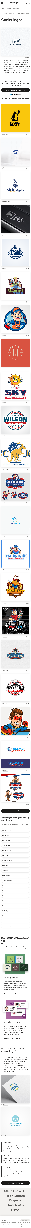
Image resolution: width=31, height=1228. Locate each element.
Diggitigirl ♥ (6, 469)
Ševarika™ (27, 57)
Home (3, 8)
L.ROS (4, 1136)
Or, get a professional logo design (14, 98)
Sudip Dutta (5, 1104)
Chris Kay (5, 235)
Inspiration (9, 8)
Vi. (4, 536)
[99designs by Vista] (14, 3)
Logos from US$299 (11, 1038)
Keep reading (7, 1151)
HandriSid (5, 770)
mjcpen (5, 268)
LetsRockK (5, 670)
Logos (14, 8)
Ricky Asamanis (6, 201)
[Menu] (2, 3)
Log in (28, 3)
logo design (18, 72)
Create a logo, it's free (12, 994)
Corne (4, 369)
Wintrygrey (5, 134)
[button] (29, 1217)
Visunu (4, 569)
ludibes (5, 168)
